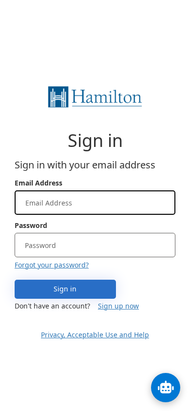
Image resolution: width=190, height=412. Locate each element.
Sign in (65, 288)
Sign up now (118, 305)
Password (31, 225)
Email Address (38, 182)
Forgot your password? (52, 264)
